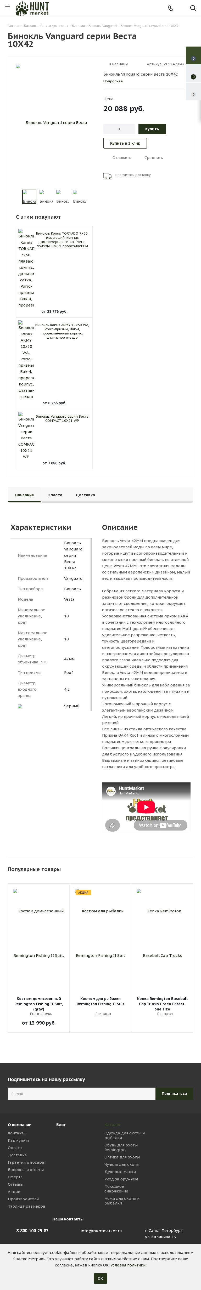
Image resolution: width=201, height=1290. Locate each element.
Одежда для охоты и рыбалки (124, 1135)
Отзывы (15, 1184)
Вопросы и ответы (26, 1169)
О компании (19, 1124)
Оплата (15, 1147)
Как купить (19, 1140)
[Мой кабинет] (182, 8)
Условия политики (128, 1265)
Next (92, 197)
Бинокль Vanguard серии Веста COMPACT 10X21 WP (62, 418)
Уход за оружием (121, 1179)
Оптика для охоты (122, 1157)
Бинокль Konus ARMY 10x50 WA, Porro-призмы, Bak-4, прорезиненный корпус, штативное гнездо (62, 331)
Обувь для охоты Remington (121, 1147)
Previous (16, 197)
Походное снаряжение (116, 1189)
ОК (100, 1278)
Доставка (17, 1154)
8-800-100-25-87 (32, 1230)
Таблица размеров (26, 1206)
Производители (23, 1198)
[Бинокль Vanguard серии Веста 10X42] (54, 122)
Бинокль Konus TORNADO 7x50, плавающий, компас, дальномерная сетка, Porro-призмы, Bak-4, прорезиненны (62, 239)
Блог (61, 1124)
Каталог (112, 1124)
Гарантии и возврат (27, 1162)
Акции (14, 1191)
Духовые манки (120, 1171)
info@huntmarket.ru (101, 1230)
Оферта (15, 1176)
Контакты (17, 1132)
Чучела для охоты (121, 1164)
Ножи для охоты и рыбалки (121, 1201)
